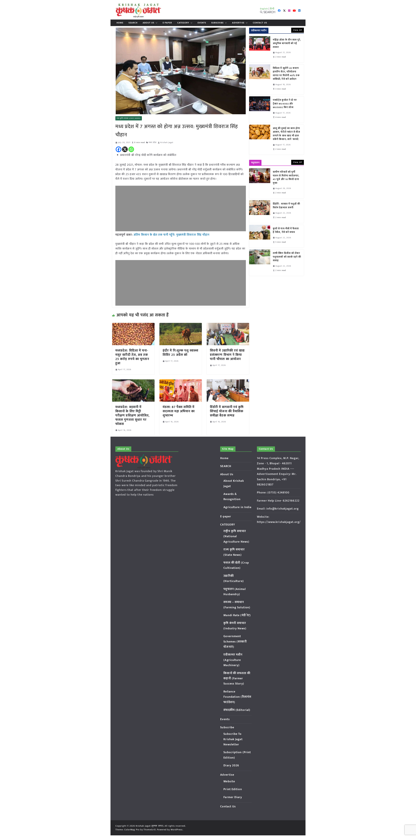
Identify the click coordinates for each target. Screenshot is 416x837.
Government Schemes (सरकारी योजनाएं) (235, 641)
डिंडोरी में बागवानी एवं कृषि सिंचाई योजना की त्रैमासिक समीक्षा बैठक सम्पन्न (227, 411)
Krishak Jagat (166, 142)
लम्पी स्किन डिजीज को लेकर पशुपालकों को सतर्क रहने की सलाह (287, 257)
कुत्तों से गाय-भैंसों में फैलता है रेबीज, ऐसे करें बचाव (286, 230)
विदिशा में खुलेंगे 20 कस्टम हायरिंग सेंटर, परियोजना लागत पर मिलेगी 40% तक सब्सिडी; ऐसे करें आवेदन (286, 73)
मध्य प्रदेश (152, 142)
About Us (148, 22)
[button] (155, 22)
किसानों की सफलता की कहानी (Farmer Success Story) (236, 678)
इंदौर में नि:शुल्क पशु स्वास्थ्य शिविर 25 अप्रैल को (180, 353)
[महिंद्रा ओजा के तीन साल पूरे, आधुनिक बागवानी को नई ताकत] (259, 49)
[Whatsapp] (131, 149)
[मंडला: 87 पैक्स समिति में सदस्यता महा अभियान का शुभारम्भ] (180, 381)
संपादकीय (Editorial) (236, 710)
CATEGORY (183, 22)
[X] (125, 149)
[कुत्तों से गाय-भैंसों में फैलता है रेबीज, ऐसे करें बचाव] (259, 236)
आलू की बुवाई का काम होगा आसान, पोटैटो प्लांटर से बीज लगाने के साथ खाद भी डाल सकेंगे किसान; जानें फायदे (286, 134)
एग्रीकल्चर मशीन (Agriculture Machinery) (232, 660)
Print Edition (232, 789)
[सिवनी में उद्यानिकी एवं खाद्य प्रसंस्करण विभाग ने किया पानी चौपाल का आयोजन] (228, 325)
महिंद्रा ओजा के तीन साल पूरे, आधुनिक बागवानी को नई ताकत (287, 43)
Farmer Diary (232, 797)
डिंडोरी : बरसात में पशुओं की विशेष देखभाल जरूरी (286, 205)
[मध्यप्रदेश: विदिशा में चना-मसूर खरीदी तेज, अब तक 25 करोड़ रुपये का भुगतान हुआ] (133, 325)
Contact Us (260, 22)
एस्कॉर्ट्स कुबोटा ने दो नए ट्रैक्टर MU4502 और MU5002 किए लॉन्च (285, 103)
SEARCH (133, 22)
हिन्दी (272, 9)
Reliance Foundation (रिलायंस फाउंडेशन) (237, 697)
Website (229, 781)
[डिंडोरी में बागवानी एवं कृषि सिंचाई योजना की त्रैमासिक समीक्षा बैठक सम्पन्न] (228, 381)
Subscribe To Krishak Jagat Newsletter (232, 739)
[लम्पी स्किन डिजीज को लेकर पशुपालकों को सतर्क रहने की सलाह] (259, 262)
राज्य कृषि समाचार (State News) (129, 118)
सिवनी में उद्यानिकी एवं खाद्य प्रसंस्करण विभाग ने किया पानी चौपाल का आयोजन (227, 355)
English (264, 9)
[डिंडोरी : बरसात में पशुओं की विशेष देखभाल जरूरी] (259, 211)
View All (297, 30)
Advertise (238, 22)
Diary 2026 (231, 765)
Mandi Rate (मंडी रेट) (237, 615)
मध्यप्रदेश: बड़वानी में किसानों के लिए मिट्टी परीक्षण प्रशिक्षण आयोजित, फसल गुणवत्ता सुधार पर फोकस (132, 415)
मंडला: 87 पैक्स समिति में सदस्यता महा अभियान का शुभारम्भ (179, 411)
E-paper (167, 22)
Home (120, 22)
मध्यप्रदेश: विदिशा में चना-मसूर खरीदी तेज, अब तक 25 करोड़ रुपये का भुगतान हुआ (132, 357)
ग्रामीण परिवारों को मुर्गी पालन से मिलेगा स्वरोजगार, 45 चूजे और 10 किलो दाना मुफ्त (286, 177)
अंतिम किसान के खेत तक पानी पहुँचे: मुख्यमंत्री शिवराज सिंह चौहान (171, 234)
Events (202, 22)
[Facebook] (118, 149)
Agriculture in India (237, 507)
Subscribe (217, 22)
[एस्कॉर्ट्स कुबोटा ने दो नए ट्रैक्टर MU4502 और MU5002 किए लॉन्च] (259, 109)
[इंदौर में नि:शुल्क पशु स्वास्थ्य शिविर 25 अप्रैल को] (180, 325)
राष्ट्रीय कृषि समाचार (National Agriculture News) (236, 536)
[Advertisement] (180, 208)
